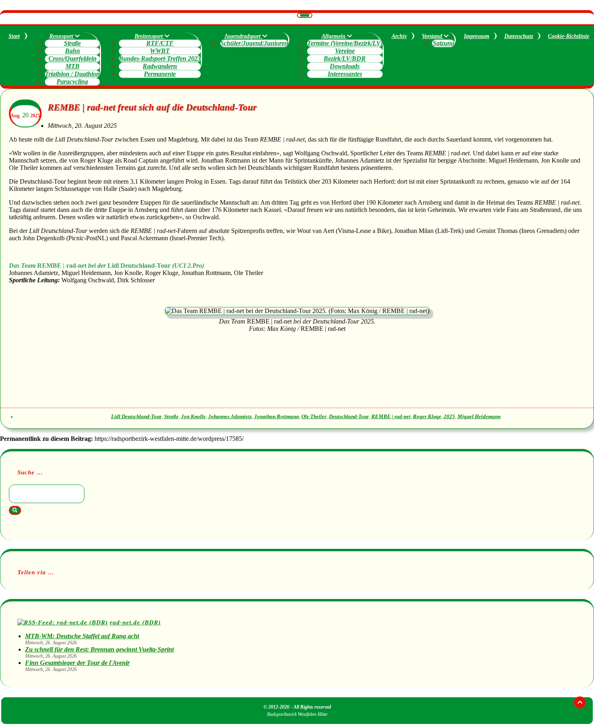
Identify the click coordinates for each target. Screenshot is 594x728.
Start (14, 36)
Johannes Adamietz (230, 416)
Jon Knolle (193, 416)
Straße (72, 43)
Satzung (443, 43)
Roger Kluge (427, 416)
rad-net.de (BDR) (135, 622)
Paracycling (72, 81)
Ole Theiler (313, 416)
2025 (449, 416)
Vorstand (433, 36)
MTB (72, 66)
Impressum (476, 36)
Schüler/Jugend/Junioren (254, 43)
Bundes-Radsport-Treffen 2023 (160, 58)
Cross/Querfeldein (72, 58)
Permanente (160, 73)
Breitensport (149, 36)
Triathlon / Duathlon (72, 73)
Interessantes (345, 73)
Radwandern (160, 66)
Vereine (345, 50)
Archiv (399, 36)
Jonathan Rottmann (276, 416)
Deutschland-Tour (349, 416)
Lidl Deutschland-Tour (136, 416)
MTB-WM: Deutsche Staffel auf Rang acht (82, 636)
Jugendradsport (243, 36)
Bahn (72, 50)
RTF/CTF (160, 43)
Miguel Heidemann (479, 416)
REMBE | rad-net (391, 416)
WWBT (160, 50)
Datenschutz (518, 36)
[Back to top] (580, 702)
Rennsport (62, 36)
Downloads (345, 66)
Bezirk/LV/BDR (345, 58)
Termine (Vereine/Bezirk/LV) (345, 43)
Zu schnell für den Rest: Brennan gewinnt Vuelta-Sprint (99, 649)
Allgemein (334, 36)
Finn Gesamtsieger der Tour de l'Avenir (77, 662)
